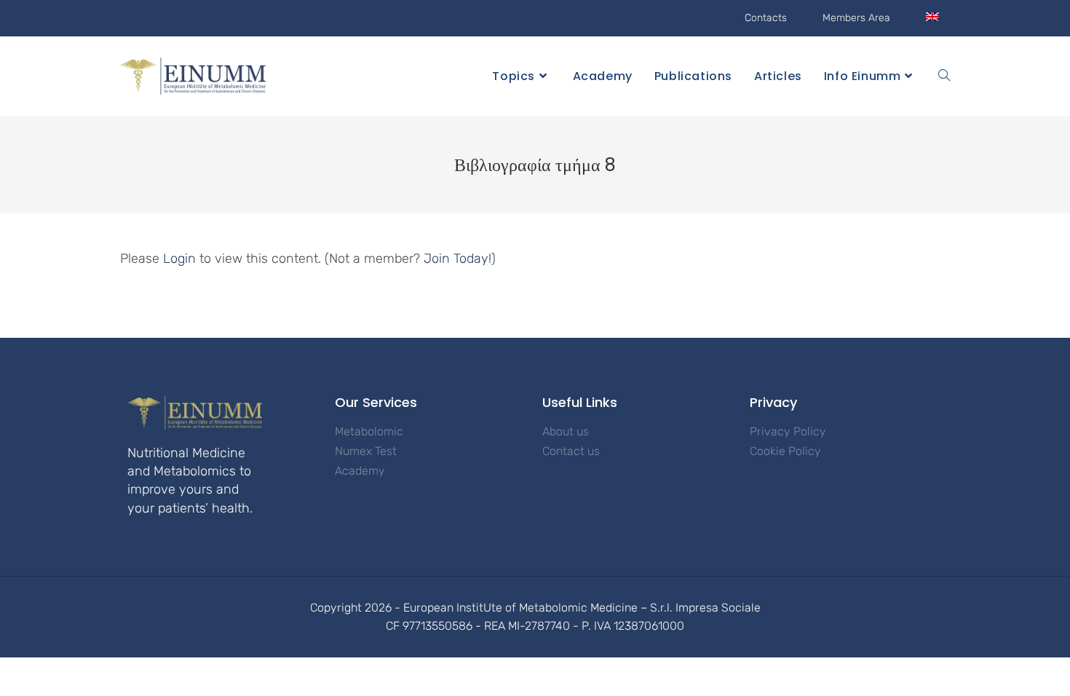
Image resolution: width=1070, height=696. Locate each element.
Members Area (856, 18)
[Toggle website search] (944, 76)
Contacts (766, 18)
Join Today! (457, 258)
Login (179, 258)
